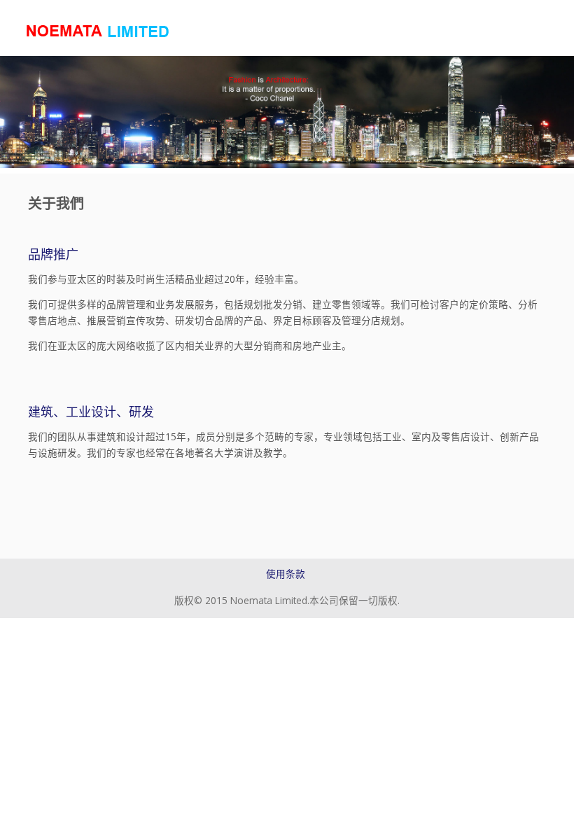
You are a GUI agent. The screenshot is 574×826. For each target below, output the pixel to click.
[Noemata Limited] (99, 31)
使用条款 (285, 573)
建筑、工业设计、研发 (91, 411)
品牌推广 (53, 254)
